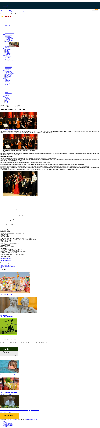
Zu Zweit (7, 102)
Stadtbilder (7, 46)
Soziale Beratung (8, 88)
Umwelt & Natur (8, 53)
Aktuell (4, 24)
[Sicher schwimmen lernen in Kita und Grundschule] (9, 372)
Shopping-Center (8, 59)
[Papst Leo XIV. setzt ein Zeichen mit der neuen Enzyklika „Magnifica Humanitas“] (9, 407)
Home (1, 106)
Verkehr (6, 27)
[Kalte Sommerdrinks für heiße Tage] (9, 390)
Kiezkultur (7, 47)
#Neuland (7, 81)
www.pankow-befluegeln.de (5, 260)
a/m (1, 394)
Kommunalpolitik (8, 37)
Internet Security (8, 32)
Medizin (6, 97)
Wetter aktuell (7, 26)
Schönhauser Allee (10, 60)
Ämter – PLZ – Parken (9, 38)
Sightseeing (7, 41)
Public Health (7, 99)
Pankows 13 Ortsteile (9, 40)
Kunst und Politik (8, 93)
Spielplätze (7, 52)
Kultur (4, 89)
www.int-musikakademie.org (5, 258)
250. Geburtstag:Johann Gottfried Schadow (6, 316)
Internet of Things (8, 83)
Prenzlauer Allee (10, 61)
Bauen (4, 48)
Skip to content (3, 0)
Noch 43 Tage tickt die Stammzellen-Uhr (10, 337)
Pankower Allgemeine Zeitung (12, 11)
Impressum (5, 422)
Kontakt (4, 421)
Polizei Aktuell (7, 39)
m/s (1, 129)
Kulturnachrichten (8, 91)
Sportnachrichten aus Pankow (5, 265)
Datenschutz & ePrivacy (7, 423)
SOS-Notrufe (7, 25)
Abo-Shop (5, 426)
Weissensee (9, 62)
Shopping (4, 58)
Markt (4, 70)
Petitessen (7, 94)
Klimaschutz (7, 80)
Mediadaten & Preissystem (7, 425)
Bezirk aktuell (7, 36)
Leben (4, 96)
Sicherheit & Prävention (9, 30)
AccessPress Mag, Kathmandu (32, 419)
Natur (6, 79)
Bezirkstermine (8, 28)
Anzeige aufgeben (8, 71)
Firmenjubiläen (8, 57)
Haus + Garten (7, 54)
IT (5, 82)
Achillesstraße (10, 63)
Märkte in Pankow (8, 67)
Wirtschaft (4, 55)
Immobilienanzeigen (8, 74)
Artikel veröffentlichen (7, 3)
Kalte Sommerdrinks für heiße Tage (8, 392)
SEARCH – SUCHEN (9, 33)
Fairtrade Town (8, 68)
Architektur (7, 50)
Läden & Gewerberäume (9, 73)
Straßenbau (7, 51)
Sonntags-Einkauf (8, 66)
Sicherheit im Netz (8, 84)
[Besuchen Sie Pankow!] (6, 17)
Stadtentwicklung (8, 49)
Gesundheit (7, 98)
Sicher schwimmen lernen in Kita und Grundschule (12, 374)
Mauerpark (7, 95)
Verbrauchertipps (8, 69)
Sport (6, 100)
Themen (4, 78)
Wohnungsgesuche (8, 72)
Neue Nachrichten (8, 35)
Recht (4, 85)
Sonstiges (7, 77)
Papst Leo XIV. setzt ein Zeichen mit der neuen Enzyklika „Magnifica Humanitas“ (19, 410)
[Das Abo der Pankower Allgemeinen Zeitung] (9, 418)
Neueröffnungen (8, 56)
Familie (6, 101)
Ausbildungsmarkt (8, 76)
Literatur (6, 92)
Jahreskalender (7, 29)
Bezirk (4, 34)
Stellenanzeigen (8, 75)
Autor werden (5, 6)
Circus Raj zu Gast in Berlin (7, 294)
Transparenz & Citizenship (7, 424)
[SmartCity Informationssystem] (95, 10)
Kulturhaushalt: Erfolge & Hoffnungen (7, 266)
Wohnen (6, 87)
